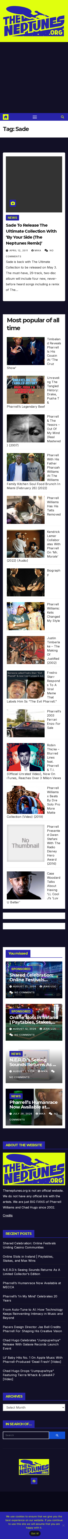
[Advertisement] (34, 77)
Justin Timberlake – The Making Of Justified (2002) (53, 650)
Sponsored (21, 969)
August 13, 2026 (25, 986)
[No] (63, 1525)
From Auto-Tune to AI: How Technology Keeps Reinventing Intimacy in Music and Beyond (33, 1314)
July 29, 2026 (23, 1113)
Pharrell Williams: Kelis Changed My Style (53, 612)
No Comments (25, 992)
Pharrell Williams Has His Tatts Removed (54, 506)
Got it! (35, 1533)
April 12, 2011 (19, 250)
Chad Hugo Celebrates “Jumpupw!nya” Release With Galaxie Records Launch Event (31, 1344)
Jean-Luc (49, 986)
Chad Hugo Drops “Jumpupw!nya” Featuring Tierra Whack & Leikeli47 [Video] (29, 1375)
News (12, 218)
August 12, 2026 (25, 1028)
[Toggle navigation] (35, 117)
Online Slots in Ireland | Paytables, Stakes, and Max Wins (33, 1022)
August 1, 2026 (24, 1071)
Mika (38, 250)
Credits (8, 1215)
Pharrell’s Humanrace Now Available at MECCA (33, 1107)
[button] (62, 117)
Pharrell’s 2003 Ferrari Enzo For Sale (54, 719)
